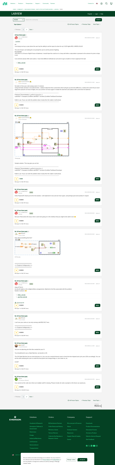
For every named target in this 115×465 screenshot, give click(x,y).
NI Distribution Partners (55, 423)
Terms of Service (53, 433)
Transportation (34, 448)
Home (14, 9)
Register (90, 14)
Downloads (89, 423)
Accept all (82, 459)
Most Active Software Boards (44, 9)
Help (101, 14)
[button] (16, 69)
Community (20, 9)
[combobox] (59, 19)
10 (19, 390)
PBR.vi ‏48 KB (21, 62)
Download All (20, 302)
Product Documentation (93, 426)
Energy (32, 435)
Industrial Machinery (35, 438)
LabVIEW (56, 9)
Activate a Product (91, 433)
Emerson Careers (72, 429)
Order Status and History (55, 426)
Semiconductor (34, 445)
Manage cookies (71, 459)
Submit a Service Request (93, 436)
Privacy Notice (46, 459)
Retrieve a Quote (53, 429)
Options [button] (97, 37)
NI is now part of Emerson (74, 423)
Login (96, 14)
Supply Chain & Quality (73, 436)
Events (69, 439)
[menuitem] (13, 3)
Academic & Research (36, 423)
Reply (97, 69)
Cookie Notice (56, 459)
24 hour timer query (20, 35)
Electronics (33, 432)
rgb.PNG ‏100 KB (22, 297)
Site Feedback (90, 439)
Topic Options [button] (17, 24)
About (69, 426)
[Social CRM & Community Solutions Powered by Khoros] (98, 405)
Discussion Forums (30, 9)
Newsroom (70, 433)
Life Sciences (33, 441)
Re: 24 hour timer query (21, 79)
